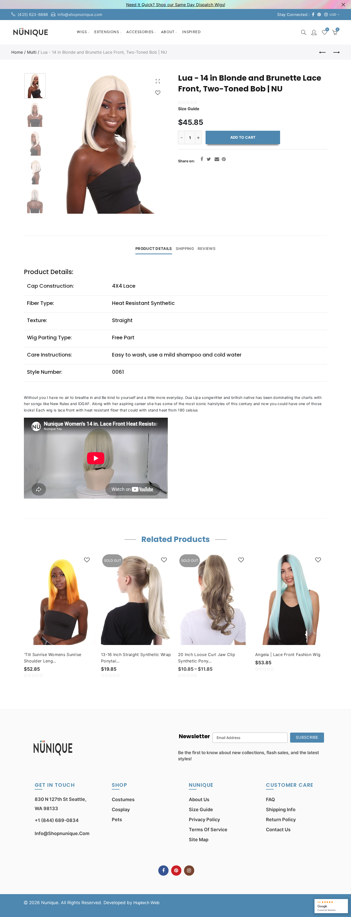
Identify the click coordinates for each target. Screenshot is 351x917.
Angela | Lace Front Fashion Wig (287, 654)
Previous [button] (62, 143)
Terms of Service (208, 829)
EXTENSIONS (106, 32)
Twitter (209, 159)
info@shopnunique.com (80, 14)
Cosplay (121, 809)
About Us (199, 799)
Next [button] (153, 143)
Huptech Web (146, 902)
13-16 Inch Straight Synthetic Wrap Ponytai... (136, 657)
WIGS (82, 32)
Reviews (207, 248)
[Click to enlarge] (157, 81)
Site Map (198, 839)
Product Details (153, 248)
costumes (123, 799)
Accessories (139, 32)
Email (217, 159)
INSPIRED (191, 32)
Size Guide (201, 809)
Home (17, 52)
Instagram (189, 870)
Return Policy (281, 819)
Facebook (201, 159)
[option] (108, 143)
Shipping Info (280, 809)
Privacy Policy (204, 819)
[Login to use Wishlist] (157, 92)
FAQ (270, 799)
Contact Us (278, 829)
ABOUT (168, 32)
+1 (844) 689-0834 (57, 820)
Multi (31, 52)
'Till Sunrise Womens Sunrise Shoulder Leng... (52, 657)
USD (332, 14)
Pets (117, 819)
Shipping (185, 248)
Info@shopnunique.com (62, 833)
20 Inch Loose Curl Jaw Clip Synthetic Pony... (206, 657)
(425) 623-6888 (33, 14)
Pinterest (224, 159)
